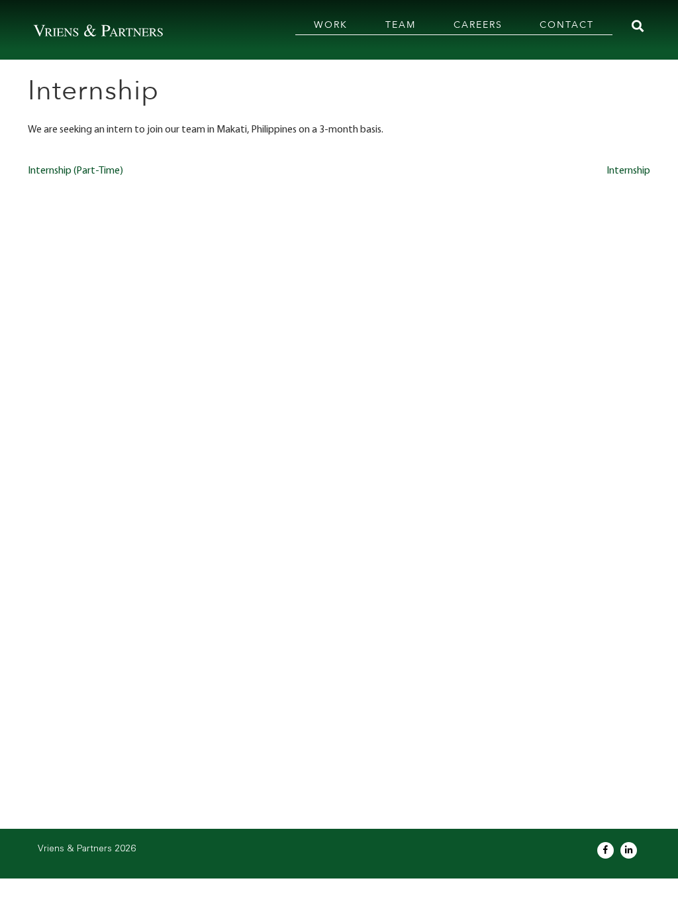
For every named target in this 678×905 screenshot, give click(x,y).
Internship (628, 171)
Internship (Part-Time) (75, 171)
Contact (567, 25)
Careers (478, 25)
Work (331, 25)
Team (400, 25)
